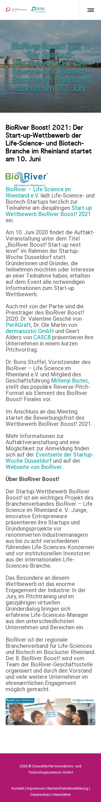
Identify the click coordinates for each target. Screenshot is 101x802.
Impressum (36, 788)
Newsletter (62, 794)
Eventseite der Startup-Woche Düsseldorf (50, 457)
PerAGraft (18, 325)
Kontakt (18, 788)
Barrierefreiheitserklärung (67, 788)
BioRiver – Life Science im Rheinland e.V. (38, 192)
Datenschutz (40, 794)
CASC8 (42, 337)
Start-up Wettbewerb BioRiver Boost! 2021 (49, 211)
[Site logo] (26, 10)
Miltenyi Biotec (69, 380)
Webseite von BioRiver (33, 467)
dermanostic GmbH (30, 331)
